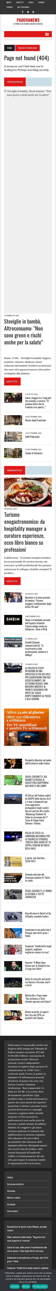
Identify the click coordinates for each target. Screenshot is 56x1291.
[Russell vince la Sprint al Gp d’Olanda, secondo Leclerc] (13, 919)
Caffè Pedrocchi (32, 436)
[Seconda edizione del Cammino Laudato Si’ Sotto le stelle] (13, 881)
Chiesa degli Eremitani (35, 420)
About (8, 2)
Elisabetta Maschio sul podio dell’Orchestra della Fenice (38, 761)
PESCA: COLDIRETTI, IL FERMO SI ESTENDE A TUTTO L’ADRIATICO (38, 894)
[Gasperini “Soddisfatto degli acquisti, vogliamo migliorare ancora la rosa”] (13, 952)
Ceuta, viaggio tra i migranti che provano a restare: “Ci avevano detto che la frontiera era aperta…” (38, 402)
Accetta (15, 1286)
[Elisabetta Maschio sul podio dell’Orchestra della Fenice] (13, 766)
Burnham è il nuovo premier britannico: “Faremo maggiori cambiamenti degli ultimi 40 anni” (38, 602)
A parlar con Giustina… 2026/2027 (35, 859)
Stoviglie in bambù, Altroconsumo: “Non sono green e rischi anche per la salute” (23, 331)
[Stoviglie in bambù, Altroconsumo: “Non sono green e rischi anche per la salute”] (28, 311)
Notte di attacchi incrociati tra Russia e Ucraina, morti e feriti (37, 982)
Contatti (20, 2)
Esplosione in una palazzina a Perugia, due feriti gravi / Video (38, 933)
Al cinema (11, 1204)
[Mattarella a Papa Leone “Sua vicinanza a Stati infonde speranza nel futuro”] (13, 1001)
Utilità (10, 1177)
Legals (31, 2)
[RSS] (33, 11)
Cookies (41, 2)
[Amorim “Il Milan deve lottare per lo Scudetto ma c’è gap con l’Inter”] (13, 969)
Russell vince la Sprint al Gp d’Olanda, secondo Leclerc (38, 914)
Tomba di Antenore (33, 453)
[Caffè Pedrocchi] (13, 439)
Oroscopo (11, 1190)
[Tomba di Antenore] (13, 456)
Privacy (10, 7)
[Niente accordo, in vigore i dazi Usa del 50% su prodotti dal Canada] (13, 1018)
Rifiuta (26, 1286)
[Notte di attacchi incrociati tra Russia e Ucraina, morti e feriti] (13, 985)
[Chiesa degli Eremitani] (13, 423)
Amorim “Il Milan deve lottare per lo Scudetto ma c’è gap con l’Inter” (37, 966)
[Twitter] (28, 11)
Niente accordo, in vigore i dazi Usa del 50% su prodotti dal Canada (37, 1015)
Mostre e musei (13, 1197)
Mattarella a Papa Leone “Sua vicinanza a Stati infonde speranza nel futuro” (38, 998)
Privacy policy (40, 1286)
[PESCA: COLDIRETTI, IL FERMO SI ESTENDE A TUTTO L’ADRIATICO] (13, 897)
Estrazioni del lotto (15, 1184)
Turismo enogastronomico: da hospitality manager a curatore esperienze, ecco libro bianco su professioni (25, 531)
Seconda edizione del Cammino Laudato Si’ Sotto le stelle (37, 878)
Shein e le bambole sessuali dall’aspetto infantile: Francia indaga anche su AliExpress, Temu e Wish (37, 624)
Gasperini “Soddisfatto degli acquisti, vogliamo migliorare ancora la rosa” (38, 949)
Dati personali (23, 7)
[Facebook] (22, 11)
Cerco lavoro (12, 1211)
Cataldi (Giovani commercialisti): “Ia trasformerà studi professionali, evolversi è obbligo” (36, 649)
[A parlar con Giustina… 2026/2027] (13, 864)
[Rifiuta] (52, 1280)
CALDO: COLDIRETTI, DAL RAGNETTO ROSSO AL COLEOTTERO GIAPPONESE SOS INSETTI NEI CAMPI (37, 781)
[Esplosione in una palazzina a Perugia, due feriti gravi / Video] (13, 936)
